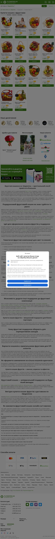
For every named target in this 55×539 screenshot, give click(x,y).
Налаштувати (27, 285)
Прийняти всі (27, 281)
